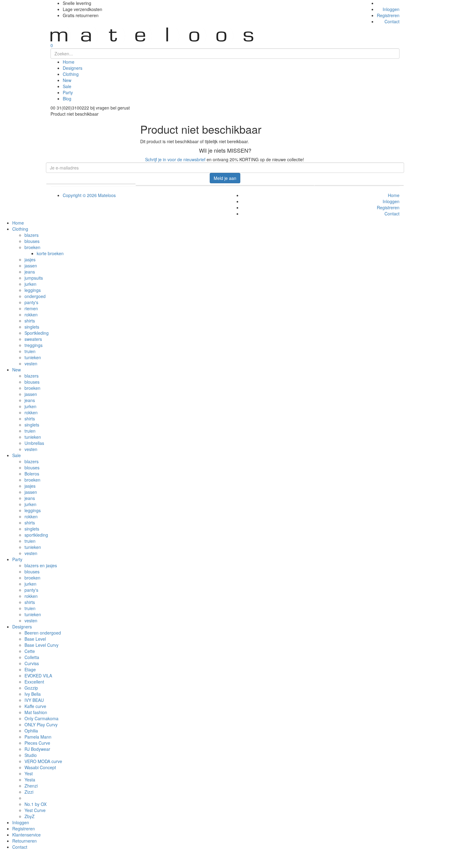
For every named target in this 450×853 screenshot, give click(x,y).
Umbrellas (34, 443)
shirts (29, 321)
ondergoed (35, 296)
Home (68, 62)
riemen (31, 308)
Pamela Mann (37, 737)
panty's (31, 302)
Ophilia (31, 731)
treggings (33, 345)
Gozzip (31, 688)
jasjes (30, 259)
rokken (31, 314)
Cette (29, 651)
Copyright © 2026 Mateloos (89, 195)
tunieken (32, 357)
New (67, 80)
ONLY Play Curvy (41, 724)
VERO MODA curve (43, 761)
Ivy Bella (32, 694)
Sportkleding (36, 333)
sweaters (33, 339)
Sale (67, 86)
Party (68, 92)
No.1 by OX (35, 804)
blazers (31, 235)
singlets (31, 327)
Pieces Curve (37, 743)
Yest (28, 773)
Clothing (71, 74)
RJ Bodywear (37, 749)
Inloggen (391, 9)
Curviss (31, 663)
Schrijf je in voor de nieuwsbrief (175, 159)
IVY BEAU (34, 700)
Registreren (388, 15)
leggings (32, 290)
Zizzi (28, 792)
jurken (30, 284)
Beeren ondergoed (42, 633)
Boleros (31, 474)
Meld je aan (225, 178)
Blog (67, 98)
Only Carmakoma (41, 718)
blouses (31, 241)
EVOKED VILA (38, 675)
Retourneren (24, 841)
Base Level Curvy (41, 645)
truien (30, 351)
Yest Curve (35, 810)
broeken (32, 247)
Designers (72, 68)
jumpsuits (33, 278)
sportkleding (36, 535)
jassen (30, 266)
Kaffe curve (35, 706)
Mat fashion (35, 712)
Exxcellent (34, 682)
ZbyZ (29, 816)
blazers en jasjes (40, 565)
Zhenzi (31, 786)
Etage (30, 669)
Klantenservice (26, 835)
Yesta (29, 780)
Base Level (35, 639)
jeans (29, 272)
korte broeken (50, 253)
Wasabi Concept (40, 767)
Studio (30, 755)
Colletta (31, 657)
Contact (391, 21)
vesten (30, 363)
